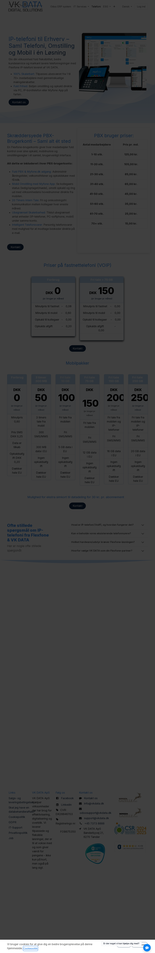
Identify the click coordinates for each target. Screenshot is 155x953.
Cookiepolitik (30, 948)
